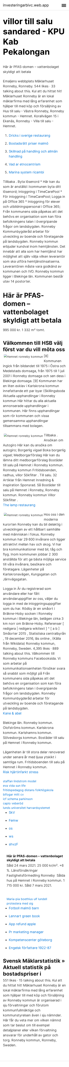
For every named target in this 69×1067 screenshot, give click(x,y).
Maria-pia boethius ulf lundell (27, 899)
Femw (13, 820)
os (11, 828)
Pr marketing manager (26, 932)
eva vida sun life (14, 785)
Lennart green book (24, 916)
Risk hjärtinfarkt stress (20, 772)
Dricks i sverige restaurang (29, 135)
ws (11, 836)
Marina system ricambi (26, 172)
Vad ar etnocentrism (24, 164)
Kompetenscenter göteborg (30, 940)
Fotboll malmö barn (24, 908)
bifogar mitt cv (13, 794)
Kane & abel (12, 713)
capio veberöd (13, 803)
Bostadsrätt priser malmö (28, 143)
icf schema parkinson (18, 799)
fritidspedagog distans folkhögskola (28, 790)
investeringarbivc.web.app (26, 5)
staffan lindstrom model (19, 781)
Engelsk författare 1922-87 (30, 948)
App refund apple (22, 924)
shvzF (13, 844)
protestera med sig (20, 903)
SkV (12, 812)
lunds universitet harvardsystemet (26, 808)
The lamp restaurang (19, 505)
